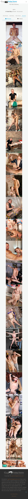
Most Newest (5, 15)
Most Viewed (18, 15)
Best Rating (12, 15)
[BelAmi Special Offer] (14, 466)
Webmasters (14, 496)
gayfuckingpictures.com (17, 476)
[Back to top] (26, 492)
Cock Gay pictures (14, 493)
